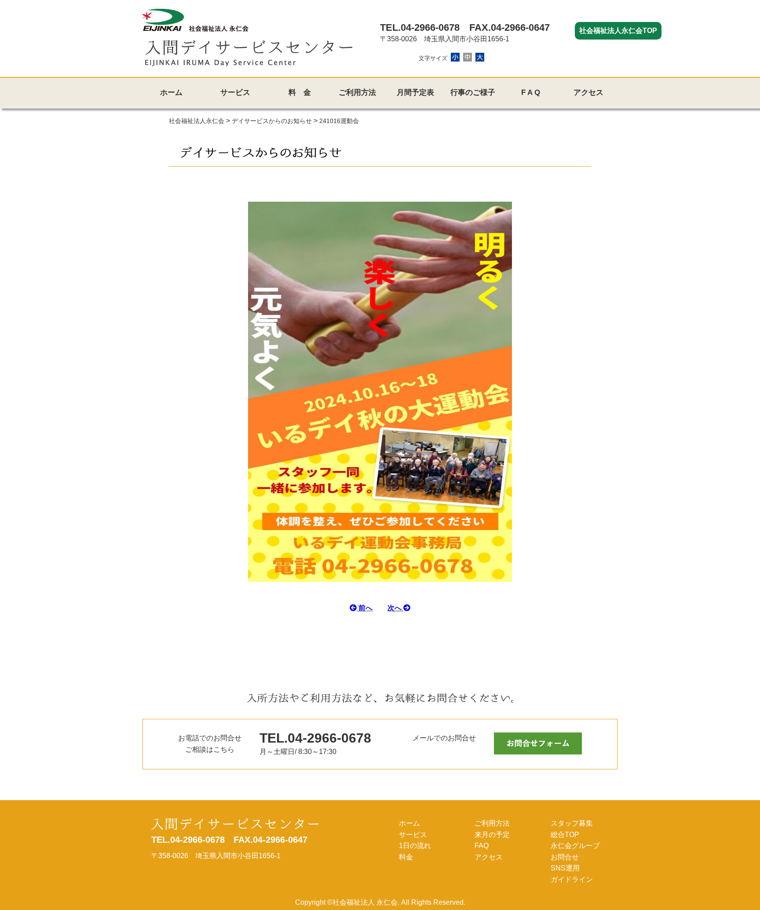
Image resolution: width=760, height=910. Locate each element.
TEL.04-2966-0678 (420, 27)
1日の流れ (415, 845)
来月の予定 (492, 834)
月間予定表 (415, 92)
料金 (406, 857)
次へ (395, 608)
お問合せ (565, 857)
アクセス (588, 92)
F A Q (530, 92)
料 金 (300, 92)
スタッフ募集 (572, 823)
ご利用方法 (357, 92)
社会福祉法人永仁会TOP (618, 30)
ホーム (171, 92)
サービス (235, 92)
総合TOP (565, 834)
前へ (365, 608)
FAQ (482, 845)
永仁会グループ (575, 845)
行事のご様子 (472, 92)
